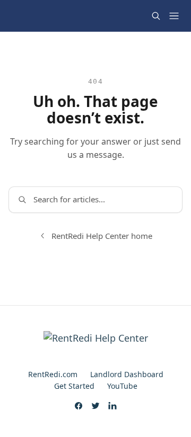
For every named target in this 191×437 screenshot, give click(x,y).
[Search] (155, 16)
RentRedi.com (52, 374)
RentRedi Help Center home (101, 235)
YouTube (122, 386)
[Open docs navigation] (174, 16)
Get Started (74, 386)
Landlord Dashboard (126, 374)
